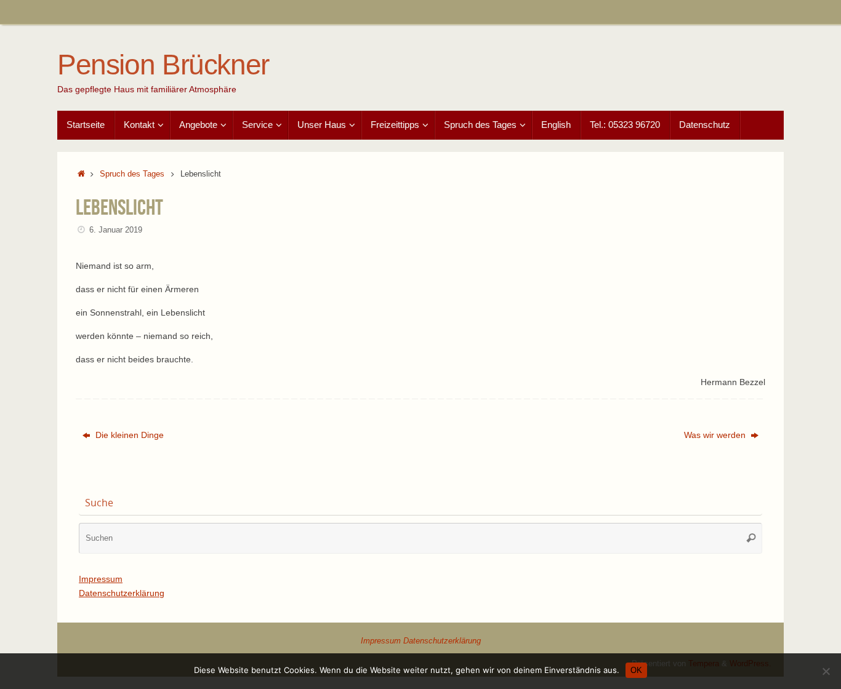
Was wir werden (716, 435)
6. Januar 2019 (115, 230)
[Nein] (825, 671)
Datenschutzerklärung (121, 593)
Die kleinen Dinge (128, 435)
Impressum (101, 579)
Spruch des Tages (132, 174)
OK (636, 670)
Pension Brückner (163, 65)
